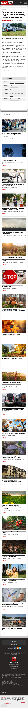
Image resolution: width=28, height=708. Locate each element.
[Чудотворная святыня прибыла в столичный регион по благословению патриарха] (14, 131)
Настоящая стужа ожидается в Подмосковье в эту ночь (11, 159)
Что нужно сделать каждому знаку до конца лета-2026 (17, 90)
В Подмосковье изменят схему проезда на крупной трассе (13, 285)
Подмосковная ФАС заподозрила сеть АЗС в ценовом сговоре (13, 184)
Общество (4, 9)
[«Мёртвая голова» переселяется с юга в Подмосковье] (14, 230)
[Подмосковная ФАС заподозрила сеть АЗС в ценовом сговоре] (14, 182)
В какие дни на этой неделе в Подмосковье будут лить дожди (11, 456)
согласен (4, 697)
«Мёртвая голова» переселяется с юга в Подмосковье (17, 86)
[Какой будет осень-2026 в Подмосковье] (14, 431)
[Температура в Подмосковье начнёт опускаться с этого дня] (14, 356)
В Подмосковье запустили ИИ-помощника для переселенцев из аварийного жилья (11, 481)
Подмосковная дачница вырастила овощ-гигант (14, 531)
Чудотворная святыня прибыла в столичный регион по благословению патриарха (12, 135)
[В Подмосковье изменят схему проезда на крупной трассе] (14, 283)
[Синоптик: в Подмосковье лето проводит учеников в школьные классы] (14, 206)
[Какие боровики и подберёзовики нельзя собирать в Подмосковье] (14, 553)
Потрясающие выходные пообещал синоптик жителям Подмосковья (12, 383)
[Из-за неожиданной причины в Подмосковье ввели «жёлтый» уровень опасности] (14, 503)
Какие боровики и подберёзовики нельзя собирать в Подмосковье (13, 555)
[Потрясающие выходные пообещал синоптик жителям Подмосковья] (14, 380)
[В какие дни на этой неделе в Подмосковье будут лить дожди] (14, 454)
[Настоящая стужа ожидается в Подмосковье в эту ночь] (14, 157)
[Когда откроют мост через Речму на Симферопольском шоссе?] (14, 626)
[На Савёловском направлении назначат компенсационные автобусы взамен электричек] (14, 406)
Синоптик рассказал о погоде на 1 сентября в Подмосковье (11, 335)
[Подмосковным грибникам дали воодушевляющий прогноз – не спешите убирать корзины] (14, 307)
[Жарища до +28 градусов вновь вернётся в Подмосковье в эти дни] (14, 577)
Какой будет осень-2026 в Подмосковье (13, 433)
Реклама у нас (14, 644)
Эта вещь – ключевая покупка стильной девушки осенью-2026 (17, 82)
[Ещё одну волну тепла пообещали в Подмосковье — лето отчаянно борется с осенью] (14, 255)
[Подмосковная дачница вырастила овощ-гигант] (14, 529)
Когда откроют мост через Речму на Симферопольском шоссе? (12, 629)
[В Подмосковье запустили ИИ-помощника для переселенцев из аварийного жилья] (14, 478)
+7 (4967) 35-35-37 (14, 663)
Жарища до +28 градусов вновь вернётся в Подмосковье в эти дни (13, 579)
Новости (14, 641)
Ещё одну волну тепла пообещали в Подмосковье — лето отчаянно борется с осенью (13, 259)
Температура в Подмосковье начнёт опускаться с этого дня (12, 359)
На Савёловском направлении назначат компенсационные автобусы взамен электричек (13, 409)
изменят (21, 46)
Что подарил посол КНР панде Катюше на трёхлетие (16, 99)
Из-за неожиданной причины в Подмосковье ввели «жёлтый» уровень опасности (13, 507)
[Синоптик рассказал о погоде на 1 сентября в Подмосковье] (14, 332)
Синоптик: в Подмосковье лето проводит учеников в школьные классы (17, 95)
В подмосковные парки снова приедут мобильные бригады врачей (13, 603)
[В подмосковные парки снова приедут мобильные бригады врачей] (14, 601)
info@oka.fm (14, 667)
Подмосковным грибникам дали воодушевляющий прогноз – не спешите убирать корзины (13, 310)
